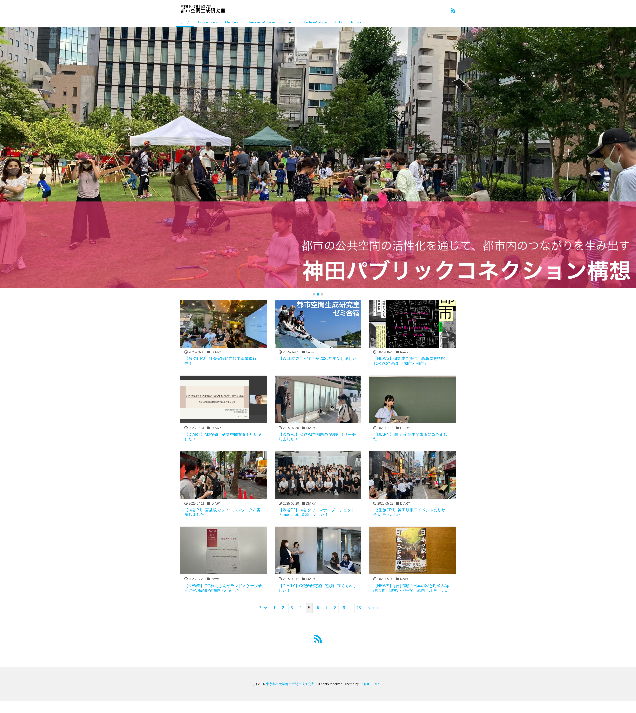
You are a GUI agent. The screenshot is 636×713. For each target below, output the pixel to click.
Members (231, 22)
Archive (356, 22)
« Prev (261, 608)
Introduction (206, 22)
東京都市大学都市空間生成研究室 (290, 684)
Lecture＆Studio (315, 22)
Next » (373, 608)
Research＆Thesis (262, 22)
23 (359, 608)
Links (339, 22)
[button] (47, 157)
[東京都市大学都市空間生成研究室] (205, 8)
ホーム (185, 22)
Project (288, 22)
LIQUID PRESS (371, 684)
